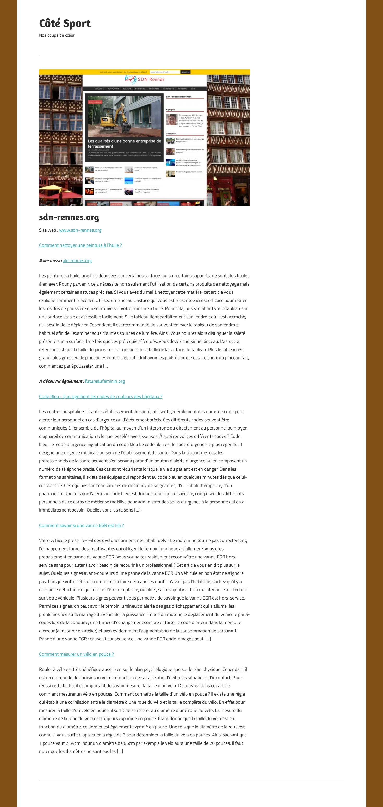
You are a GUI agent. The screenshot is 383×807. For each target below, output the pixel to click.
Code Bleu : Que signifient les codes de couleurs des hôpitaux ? (100, 396)
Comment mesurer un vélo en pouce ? (76, 654)
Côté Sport (65, 23)
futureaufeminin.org (105, 380)
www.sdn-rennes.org (80, 230)
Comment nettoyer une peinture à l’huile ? (80, 245)
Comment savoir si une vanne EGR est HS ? (81, 525)
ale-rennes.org (77, 260)
